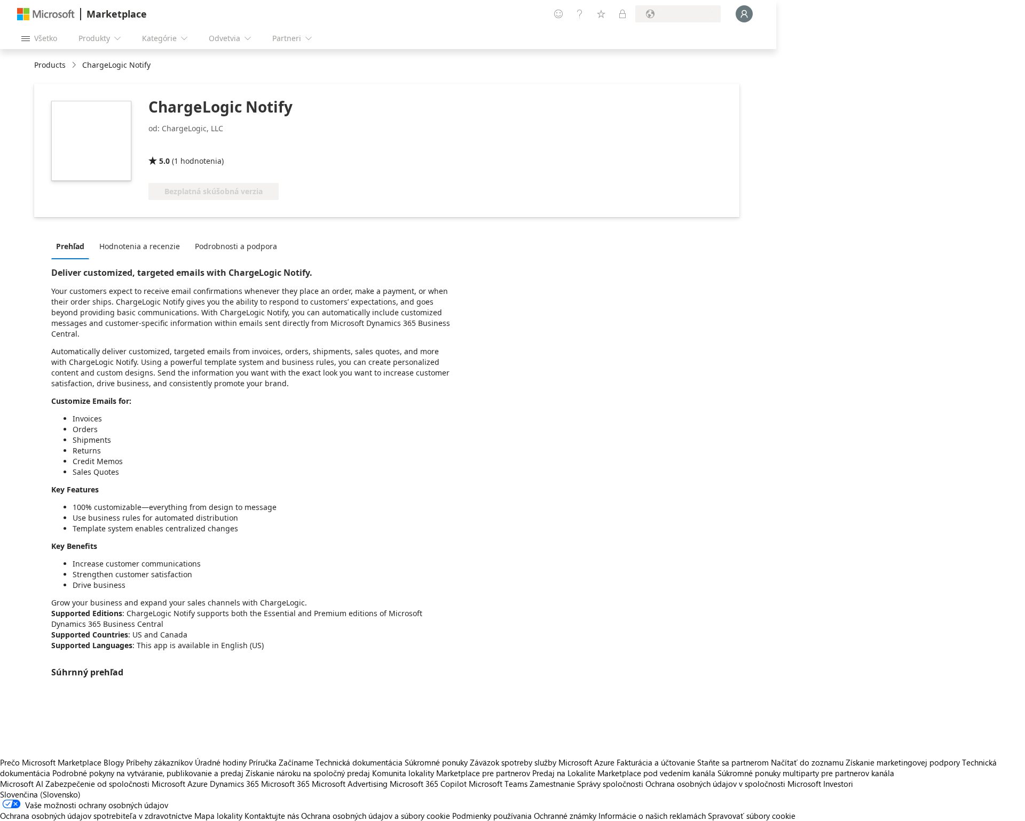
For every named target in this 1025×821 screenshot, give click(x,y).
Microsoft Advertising (350, 783)
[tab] (72, 246)
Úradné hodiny (221, 762)
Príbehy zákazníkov (159, 762)
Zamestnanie (552, 783)
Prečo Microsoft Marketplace (50, 762)
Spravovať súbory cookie (751, 815)
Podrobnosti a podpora (236, 246)
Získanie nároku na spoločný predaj (308, 773)
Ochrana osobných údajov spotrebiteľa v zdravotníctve (96, 815)
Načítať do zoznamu (807, 762)
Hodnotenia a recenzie (139, 246)
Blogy (114, 762)
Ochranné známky (565, 815)
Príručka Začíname (281, 762)
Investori (838, 783)
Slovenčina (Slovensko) (40, 794)
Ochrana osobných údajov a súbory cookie (375, 815)
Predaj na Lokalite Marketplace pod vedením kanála (623, 773)
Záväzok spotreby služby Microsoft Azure (543, 762)
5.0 (164, 161)
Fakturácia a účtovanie (656, 762)
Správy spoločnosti (610, 783)
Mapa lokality (218, 815)
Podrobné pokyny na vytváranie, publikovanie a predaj (147, 773)
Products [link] (50, 65)
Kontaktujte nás (272, 815)
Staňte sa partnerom (733, 762)
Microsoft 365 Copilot (428, 783)
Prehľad (70, 246)
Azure (197, 783)
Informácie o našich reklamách (652, 815)
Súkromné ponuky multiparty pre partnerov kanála (806, 773)
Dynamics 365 (234, 783)
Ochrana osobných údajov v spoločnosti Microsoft (733, 783)
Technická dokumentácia (359, 762)
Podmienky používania (492, 815)
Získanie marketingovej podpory (903, 762)
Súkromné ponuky (436, 762)
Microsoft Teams (498, 783)
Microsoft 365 (285, 783)
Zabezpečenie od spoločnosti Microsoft (115, 783)
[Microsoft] (46, 14)
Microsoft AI (21, 783)
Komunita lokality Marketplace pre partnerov (451, 773)
